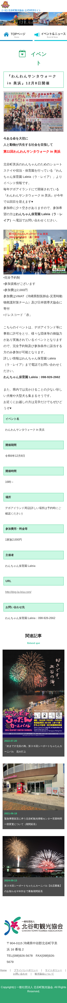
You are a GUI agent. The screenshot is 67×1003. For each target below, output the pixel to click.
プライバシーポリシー (26, 970)
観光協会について (44, 973)
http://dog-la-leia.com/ (18, 591)
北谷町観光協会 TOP (17, 35)
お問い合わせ (20, 973)
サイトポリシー (53, 970)
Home (3, 970)
